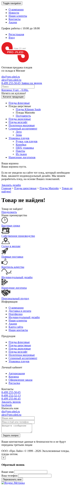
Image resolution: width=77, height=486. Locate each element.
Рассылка (14, 383)
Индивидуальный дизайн (17, 277)
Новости (14, 12)
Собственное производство (18, 235)
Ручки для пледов (26, 141)
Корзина (14, 376)
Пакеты (20, 150)
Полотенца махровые (22, 125)
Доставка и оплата (20, 310)
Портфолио (16, 314)
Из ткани (21, 154)
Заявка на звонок (31, 83)
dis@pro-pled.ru (10, 76)
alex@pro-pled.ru (11, 79)
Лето (19, 131)
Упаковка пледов (19, 138)
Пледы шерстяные (25, 188)
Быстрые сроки (10, 225)
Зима (19, 134)
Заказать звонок (11, 401)
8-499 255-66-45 (11, 398)
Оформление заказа (20, 379)
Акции (13, 22)
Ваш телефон (9, 475)
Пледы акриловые (20, 118)
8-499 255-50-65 (11, 83)
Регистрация (16, 34)
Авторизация (17, 373)
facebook (6, 405)
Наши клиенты (18, 15)
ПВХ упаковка (25, 147)
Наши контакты (18, 330)
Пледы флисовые (19, 102)
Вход (12, 37)
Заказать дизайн (11, 185)
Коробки (21, 144)
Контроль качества (12, 266)
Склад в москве (10, 246)
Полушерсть (23, 115)
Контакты (15, 19)
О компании (16, 9)
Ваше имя (7, 471)
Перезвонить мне (12, 479)
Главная (6, 188)
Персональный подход (15, 298)
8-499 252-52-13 (11, 395)
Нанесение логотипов (22, 157)
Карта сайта (16, 326)
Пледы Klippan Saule (28, 109)
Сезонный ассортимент (23, 128)
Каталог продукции (13, 96)
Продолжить (9, 212)
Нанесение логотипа (14, 287)
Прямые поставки (12, 256)
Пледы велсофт (18, 122)
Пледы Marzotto (49, 188)
